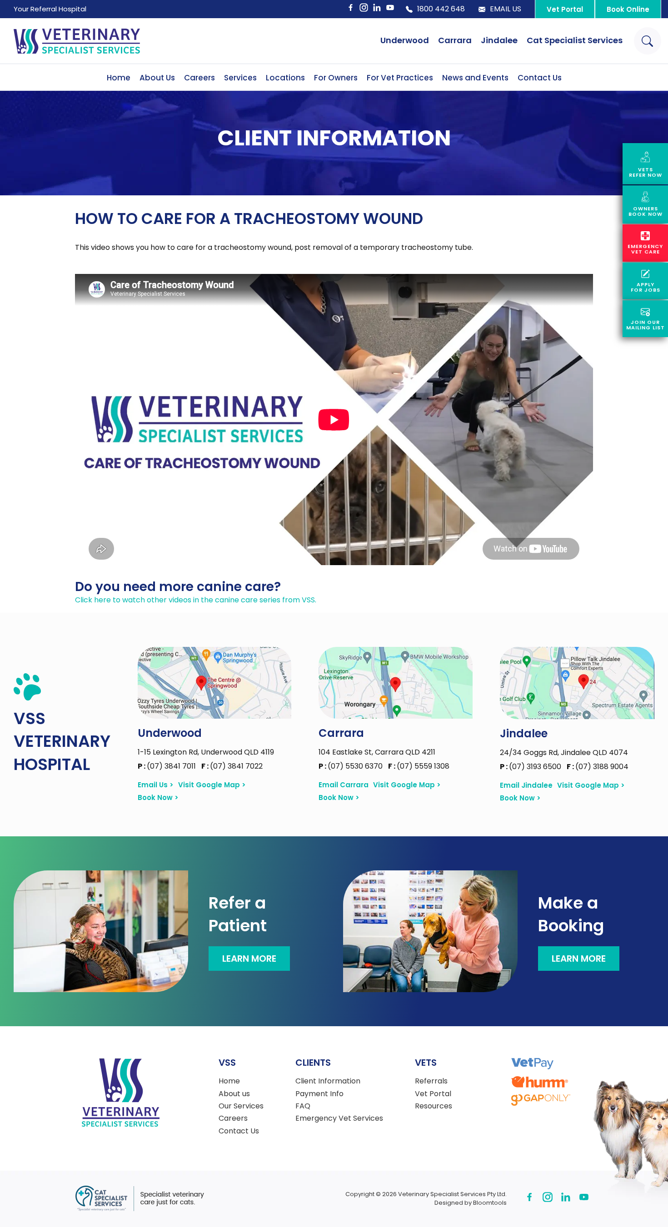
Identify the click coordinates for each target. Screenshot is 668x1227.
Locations (285, 77)
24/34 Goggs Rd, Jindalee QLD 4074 (564, 752)
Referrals (431, 1081)
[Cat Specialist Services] (139, 1199)
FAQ (302, 1106)
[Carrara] (395, 683)
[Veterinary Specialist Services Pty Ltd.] (77, 41)
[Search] (647, 41)
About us (234, 1094)
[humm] (539, 1082)
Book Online (628, 9)
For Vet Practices (400, 77)
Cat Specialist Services (575, 40)
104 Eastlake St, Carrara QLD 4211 (377, 752)
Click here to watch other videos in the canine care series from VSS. (195, 600)
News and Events (475, 77)
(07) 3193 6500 (531, 766)
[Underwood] (214, 683)
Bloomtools (490, 1202)
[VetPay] (532, 1063)
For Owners (336, 77)
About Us (157, 77)
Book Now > (158, 798)
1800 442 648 (441, 9)
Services (240, 77)
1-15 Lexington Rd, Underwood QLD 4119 (206, 752)
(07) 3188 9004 (597, 766)
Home (118, 77)
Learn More (249, 958)
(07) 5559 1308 (418, 766)
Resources (433, 1106)
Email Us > (156, 785)
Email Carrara (344, 785)
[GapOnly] (540, 1100)
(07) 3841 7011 (168, 766)
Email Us (505, 9)
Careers (199, 77)
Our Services (241, 1106)
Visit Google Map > (212, 785)
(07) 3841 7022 (232, 766)
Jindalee (499, 40)
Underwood (404, 40)
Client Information (327, 1081)
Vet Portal (565, 9)
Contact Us (540, 77)
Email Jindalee (526, 785)
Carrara (455, 40)
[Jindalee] (577, 683)
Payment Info (319, 1094)
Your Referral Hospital (50, 9)
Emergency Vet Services (339, 1118)
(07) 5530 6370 (351, 766)
